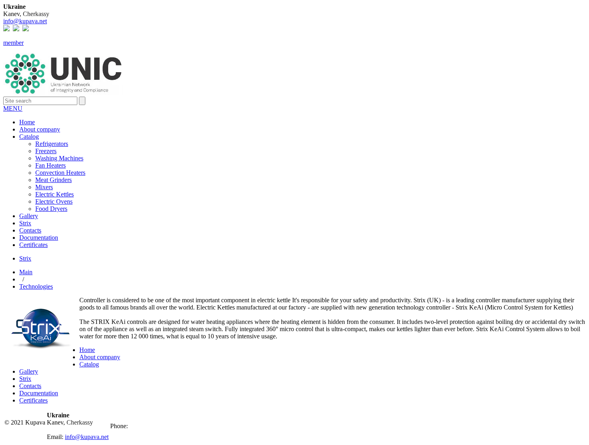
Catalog (29, 136)
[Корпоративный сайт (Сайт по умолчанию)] (6, 29)
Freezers (45, 151)
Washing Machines (59, 158)
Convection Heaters (60, 172)
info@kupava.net (25, 21)
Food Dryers (51, 208)
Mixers (44, 187)
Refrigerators (51, 143)
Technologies (36, 286)
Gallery (28, 215)
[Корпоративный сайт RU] (16, 29)
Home (27, 122)
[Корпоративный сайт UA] (25, 29)
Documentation (38, 237)
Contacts (30, 230)
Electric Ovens (54, 201)
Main (25, 272)
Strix (25, 223)
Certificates (33, 244)
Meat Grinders (53, 179)
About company (39, 129)
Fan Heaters (50, 165)
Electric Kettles (54, 194)
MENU (12, 108)
